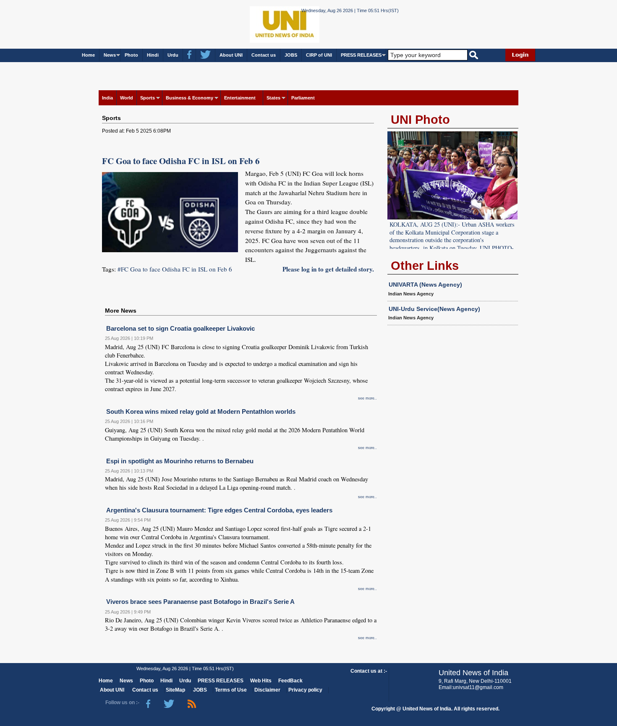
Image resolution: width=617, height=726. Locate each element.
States (273, 97)
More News (120, 310)
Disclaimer (267, 689)
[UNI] (261, 23)
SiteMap (175, 689)
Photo (131, 54)
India (107, 97)
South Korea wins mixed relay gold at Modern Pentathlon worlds (200, 411)
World (126, 97)
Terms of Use (231, 689)
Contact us (263, 54)
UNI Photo (420, 119)
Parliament (303, 97)
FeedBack (290, 681)
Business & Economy (189, 97)
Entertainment (240, 97)
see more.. (367, 398)
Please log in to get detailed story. (328, 269)
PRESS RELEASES (361, 54)
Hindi (153, 54)
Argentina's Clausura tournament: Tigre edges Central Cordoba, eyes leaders (219, 510)
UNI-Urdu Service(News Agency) (434, 309)
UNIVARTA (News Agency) (425, 284)
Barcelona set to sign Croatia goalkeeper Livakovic (180, 328)
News (110, 54)
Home (88, 54)
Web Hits (261, 681)
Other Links (425, 265)
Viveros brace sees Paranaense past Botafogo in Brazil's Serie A (200, 601)
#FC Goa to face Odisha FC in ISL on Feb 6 (175, 269)
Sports (147, 97)
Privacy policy (305, 689)
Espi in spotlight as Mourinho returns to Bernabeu (180, 461)
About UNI (231, 54)
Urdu (172, 54)
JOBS (291, 54)
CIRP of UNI (319, 54)
